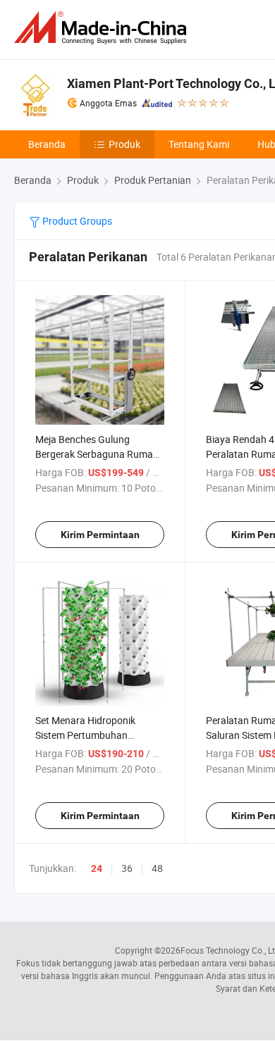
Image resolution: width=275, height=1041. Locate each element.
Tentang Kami (199, 144)
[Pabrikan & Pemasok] (103, 27)
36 (127, 868)
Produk (124, 144)
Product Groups (76, 220)
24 (96, 868)
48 (157, 868)
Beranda (47, 144)
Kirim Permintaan (100, 534)
